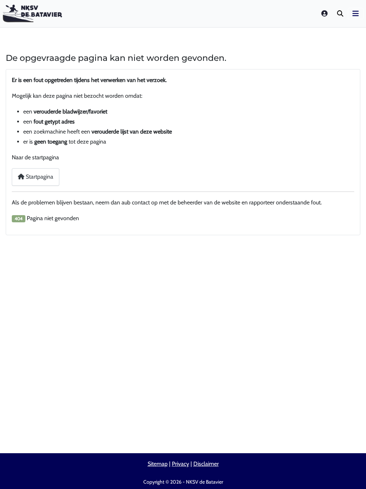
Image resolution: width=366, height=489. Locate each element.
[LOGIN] (325, 13)
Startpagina (38, 176)
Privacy (180, 463)
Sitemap (158, 463)
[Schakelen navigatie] (355, 13)
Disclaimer (206, 463)
